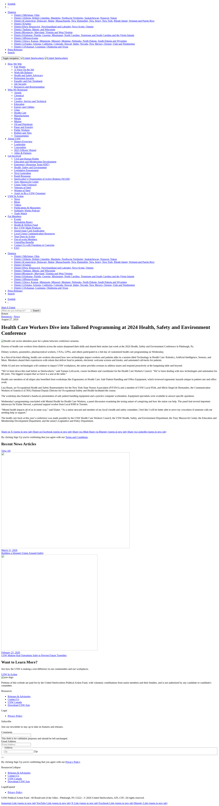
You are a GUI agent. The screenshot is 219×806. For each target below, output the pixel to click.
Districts (12, 12)
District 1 (26, 15)
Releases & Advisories (19, 696)
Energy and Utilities (24, 107)
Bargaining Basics (23, 222)
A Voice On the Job (24, 69)
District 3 (65, 18)
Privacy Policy (15, 716)
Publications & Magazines (27, 207)
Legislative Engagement (26, 170)
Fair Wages (19, 66)
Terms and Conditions (76, 437)
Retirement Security (24, 78)
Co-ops (17, 98)
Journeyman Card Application (29, 230)
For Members (14, 216)
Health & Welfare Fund (26, 225)
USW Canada (15, 702)
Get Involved (14, 156)
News (17, 199)
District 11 (70, 41)
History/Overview (23, 141)
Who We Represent (17, 89)
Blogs (17, 202)
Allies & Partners (22, 153)
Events (17, 219)
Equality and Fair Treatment (28, 81)
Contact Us (13, 699)
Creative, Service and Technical (30, 101)
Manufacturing (21, 115)
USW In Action (16, 196)
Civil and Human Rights (26, 158)
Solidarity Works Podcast (27, 210)
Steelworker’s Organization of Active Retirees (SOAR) (42, 179)
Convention (20, 147)
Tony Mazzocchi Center (26, 181)
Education (19, 104)
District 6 (53, 26)
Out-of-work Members (25, 239)
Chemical (19, 95)
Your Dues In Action (24, 236)
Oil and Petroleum (23, 124)
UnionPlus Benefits (24, 242)
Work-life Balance (23, 72)
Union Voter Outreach (25, 184)
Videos (17, 204)
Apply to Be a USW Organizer (30, 193)
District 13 (41, 46)
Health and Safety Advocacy (28, 75)
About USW (14, 138)
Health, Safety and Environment (30, 167)
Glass (17, 110)
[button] (109, 767)
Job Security (20, 84)
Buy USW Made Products (27, 227)
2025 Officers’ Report (25, 150)
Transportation (21, 135)
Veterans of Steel (22, 187)
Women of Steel (22, 190)
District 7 (34, 29)
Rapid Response (22, 176)
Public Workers (22, 130)
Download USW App (19, 705)
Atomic (18, 92)
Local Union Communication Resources (34, 233)
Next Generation (22, 173)
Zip (36, 751)
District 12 (74, 44)
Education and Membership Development (35, 161)
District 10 (26, 38)
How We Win (15, 63)
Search (11, 52)
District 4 (84, 20)
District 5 (22, 23)
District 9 (74, 35)
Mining (17, 121)
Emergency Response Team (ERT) (31, 164)
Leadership (19, 144)
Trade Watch (20, 213)
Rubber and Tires (23, 133)
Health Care (20, 112)
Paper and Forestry (23, 127)
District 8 (43, 32)
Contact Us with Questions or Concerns (34, 245)
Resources (6, 316)
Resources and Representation (29, 87)
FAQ (16, 248)
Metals (17, 118)
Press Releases (15, 49)
